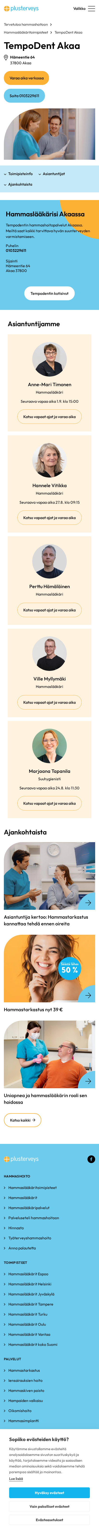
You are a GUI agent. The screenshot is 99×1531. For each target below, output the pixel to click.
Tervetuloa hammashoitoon (26, 24)
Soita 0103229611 (24, 95)
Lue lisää (16, 1478)
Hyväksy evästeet (49, 1492)
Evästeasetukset (49, 1520)
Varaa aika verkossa (29, 80)
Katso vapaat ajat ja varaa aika (52, 419)
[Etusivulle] (21, 9)
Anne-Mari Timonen (49, 384)
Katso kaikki (20, 1120)
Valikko (79, 8)
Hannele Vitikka (49, 485)
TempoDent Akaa (68, 32)
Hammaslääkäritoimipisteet (26, 32)
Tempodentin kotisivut (49, 293)
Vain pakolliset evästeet (49, 1506)
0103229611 (16, 250)
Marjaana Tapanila (49, 771)
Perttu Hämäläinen (49, 586)
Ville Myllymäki (49, 679)
